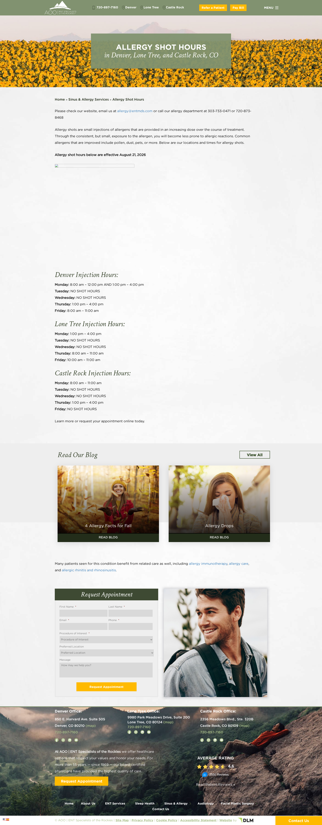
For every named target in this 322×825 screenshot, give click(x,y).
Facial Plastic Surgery (237, 803)
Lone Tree (151, 7)
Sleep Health (144, 803)
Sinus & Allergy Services (88, 99)
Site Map (122, 820)
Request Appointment (81, 781)
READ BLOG (108, 537)
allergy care (238, 563)
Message (64, 660)
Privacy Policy (142, 820)
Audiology (206, 803)
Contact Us (160, 809)
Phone (113, 620)
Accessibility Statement (198, 820)
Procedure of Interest (74, 633)
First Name (67, 607)
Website (225, 820)
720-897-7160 (107, 7)
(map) (91, 725)
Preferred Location (71, 647)
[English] (4, 819)
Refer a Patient (213, 7)
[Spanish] (8, 819)
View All (255, 455)
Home (60, 99)
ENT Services (115, 803)
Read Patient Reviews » (215, 784)
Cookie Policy (166, 820)
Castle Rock (175, 7)
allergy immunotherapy (208, 563)
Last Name (116, 607)
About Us (88, 803)
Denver (130, 7)
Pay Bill (238, 7)
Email (64, 620)
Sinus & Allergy (176, 803)
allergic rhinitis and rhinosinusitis (89, 570)
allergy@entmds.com (134, 111)
